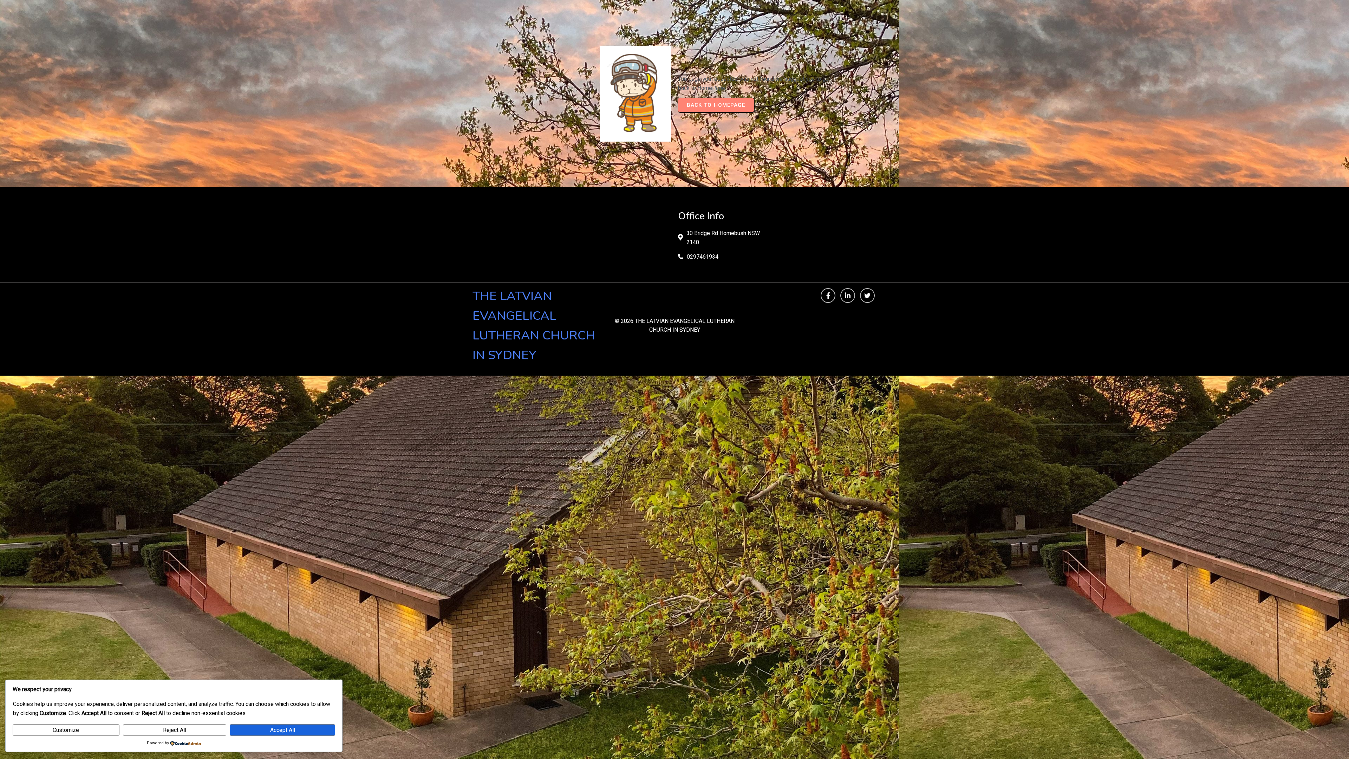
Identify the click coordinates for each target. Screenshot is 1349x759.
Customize (66, 730)
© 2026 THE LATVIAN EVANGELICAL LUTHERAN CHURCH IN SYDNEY (675, 326)
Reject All (174, 730)
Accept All (282, 730)
